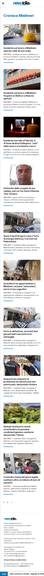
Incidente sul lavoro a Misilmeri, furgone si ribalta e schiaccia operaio (20, 96)
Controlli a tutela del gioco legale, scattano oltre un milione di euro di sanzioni (21, 480)
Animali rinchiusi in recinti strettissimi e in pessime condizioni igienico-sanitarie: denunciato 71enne (18, 430)
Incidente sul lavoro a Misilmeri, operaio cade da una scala (20, 49)
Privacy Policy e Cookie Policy (15, 560)
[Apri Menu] (3, 3)
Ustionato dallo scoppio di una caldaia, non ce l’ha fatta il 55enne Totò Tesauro (21, 191)
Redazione (9, 62)
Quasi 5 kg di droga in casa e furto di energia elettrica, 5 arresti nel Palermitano (21, 239)
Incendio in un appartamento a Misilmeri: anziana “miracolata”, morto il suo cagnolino (19, 286)
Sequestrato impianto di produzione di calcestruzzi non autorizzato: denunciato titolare (20, 382)
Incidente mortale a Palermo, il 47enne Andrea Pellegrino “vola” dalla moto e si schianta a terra (20, 143)
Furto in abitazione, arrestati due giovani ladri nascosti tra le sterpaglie (20, 334)
